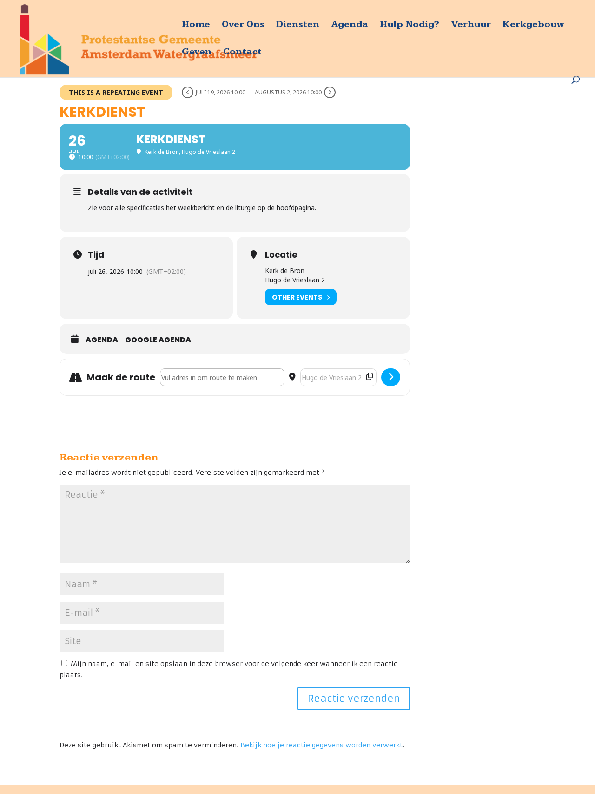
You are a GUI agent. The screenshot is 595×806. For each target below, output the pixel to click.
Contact (242, 52)
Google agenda (158, 340)
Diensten (297, 25)
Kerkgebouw (533, 25)
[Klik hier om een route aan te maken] (390, 377)
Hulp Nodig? (409, 25)
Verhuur (471, 25)
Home (196, 25)
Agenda (349, 25)
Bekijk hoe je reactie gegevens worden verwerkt (321, 745)
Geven (197, 52)
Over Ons (243, 25)
